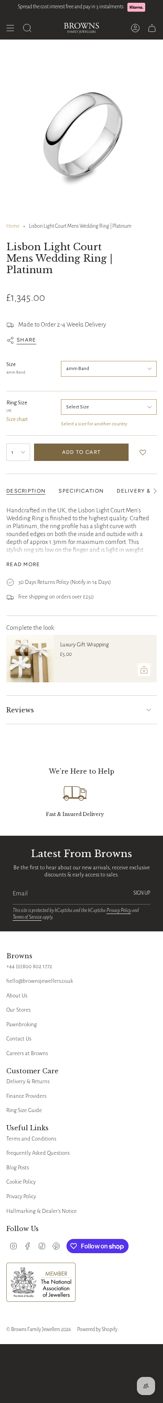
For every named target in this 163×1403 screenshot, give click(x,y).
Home (12, 226)
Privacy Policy (118, 910)
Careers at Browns (27, 1053)
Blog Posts (17, 1168)
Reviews (20, 710)
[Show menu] (10, 28)
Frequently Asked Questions (38, 1153)
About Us (16, 996)
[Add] (144, 669)
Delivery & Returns (27, 1081)
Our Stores (18, 1010)
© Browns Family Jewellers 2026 (38, 1329)
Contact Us (18, 1039)
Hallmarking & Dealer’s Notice (41, 1211)
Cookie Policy (21, 1182)
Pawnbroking (21, 1024)
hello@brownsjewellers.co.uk (39, 981)
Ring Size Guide (24, 1110)
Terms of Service (27, 917)
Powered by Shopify (97, 1329)
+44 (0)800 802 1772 (29, 966)
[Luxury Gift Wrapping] (30, 658)
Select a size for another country (94, 424)
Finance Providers (26, 1096)
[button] (145, 452)
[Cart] (152, 28)
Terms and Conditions (31, 1139)
